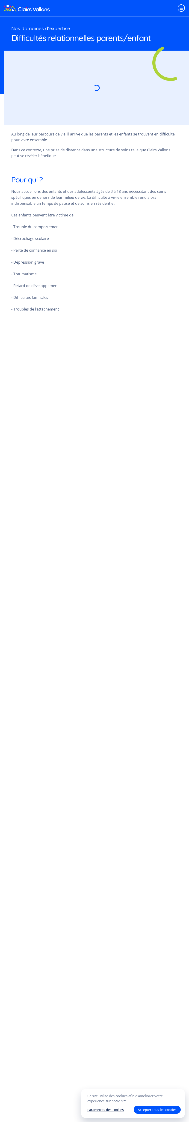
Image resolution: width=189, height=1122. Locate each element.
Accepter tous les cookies (157, 1110)
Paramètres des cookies (105, 1110)
